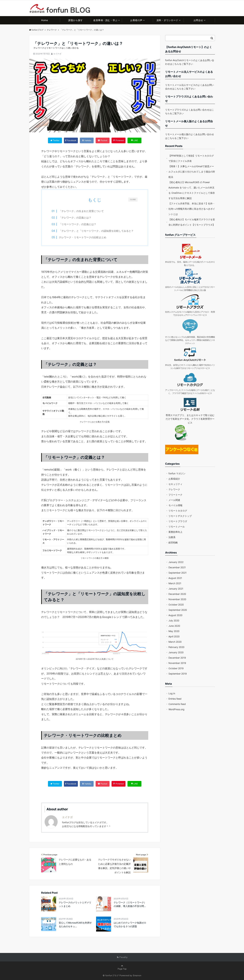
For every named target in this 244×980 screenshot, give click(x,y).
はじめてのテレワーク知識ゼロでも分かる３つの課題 (130, 924)
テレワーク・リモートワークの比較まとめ (82, 237)
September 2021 (177, 572)
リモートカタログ (177, 510)
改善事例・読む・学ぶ (105, 20)
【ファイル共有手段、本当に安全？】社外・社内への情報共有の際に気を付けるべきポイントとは (191, 208)
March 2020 (175, 641)
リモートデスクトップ (180, 515)
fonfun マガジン (176, 473)
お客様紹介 (174, 478)
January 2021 (175, 588)
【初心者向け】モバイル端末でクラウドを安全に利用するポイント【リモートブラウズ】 (191, 222)
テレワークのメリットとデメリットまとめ (75, 904)
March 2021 (174, 583)
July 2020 (173, 620)
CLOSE (133, 199)
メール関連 (174, 500)
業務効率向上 (175, 531)
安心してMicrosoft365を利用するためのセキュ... (75, 924)
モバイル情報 (175, 505)
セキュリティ (175, 484)
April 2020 (174, 636)
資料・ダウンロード (167, 20)
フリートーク (175, 494)
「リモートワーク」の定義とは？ (77, 224)
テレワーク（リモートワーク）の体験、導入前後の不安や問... (130, 904)
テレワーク (174, 489)
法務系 (171, 537)
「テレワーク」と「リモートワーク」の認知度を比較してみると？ (96, 230)
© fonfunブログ (111, 975)
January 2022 (175, 562)
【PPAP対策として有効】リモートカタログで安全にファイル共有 (191, 158)
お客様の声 (136, 20)
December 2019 (177, 657)
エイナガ (57, 53)
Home (44, 20)
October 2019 (176, 668)
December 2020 (177, 594)
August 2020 (175, 615)
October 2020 (176, 604)
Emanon (137, 975)
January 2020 (176, 652)
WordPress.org (176, 709)
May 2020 (173, 631)
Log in (171, 693)
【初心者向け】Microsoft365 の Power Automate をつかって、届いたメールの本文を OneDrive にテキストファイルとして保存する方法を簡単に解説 (191, 190)
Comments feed (177, 704)
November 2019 (177, 663)
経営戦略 (173, 542)
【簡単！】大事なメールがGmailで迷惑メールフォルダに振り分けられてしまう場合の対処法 (191, 171)
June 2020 (174, 625)
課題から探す (75, 20)
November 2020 (177, 599)
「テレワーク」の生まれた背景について (81, 211)
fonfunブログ (37, 30)
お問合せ (198, 20)
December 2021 (177, 567)
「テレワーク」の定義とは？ (75, 217)
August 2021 (175, 578)
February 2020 (176, 647)
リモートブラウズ (177, 521)
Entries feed (174, 698)
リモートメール (176, 526)
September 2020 (177, 609)
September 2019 (177, 673)
